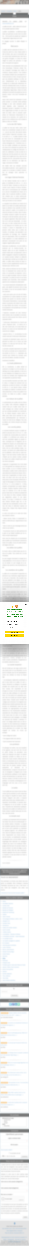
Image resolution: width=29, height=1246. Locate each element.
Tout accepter (14, 632)
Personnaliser (14, 639)
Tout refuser (14, 635)
